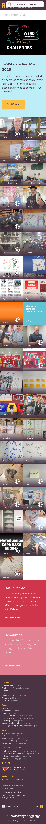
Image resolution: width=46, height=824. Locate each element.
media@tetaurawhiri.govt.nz (12, 779)
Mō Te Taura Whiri (17, 716)
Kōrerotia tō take (14, 695)
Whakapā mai (10, 711)
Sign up (15, 806)
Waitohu (9, 713)
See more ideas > (13, 617)
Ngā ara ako (12, 736)
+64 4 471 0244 (7, 789)
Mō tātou (8, 708)
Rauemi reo (12, 733)
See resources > (13, 665)
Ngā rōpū (8, 690)
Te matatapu (12, 721)
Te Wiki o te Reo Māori (19, 718)
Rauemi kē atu (14, 743)
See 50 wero (13, 104)
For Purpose (16, 821)
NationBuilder (34, 821)
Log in (8, 806)
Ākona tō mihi (13, 738)
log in (25, 4)
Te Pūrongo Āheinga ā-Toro (19, 726)
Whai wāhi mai (11, 685)
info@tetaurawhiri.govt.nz (11, 792)
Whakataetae (17, 688)
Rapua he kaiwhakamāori (22, 754)
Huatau (7, 693)
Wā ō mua (11, 700)
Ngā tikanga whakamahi (16, 723)
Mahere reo (14, 759)
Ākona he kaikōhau (16, 741)
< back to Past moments (14, 14)
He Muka (18, 756)
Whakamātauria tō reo (19, 751)
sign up (33, 4)
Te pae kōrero (10, 698)
